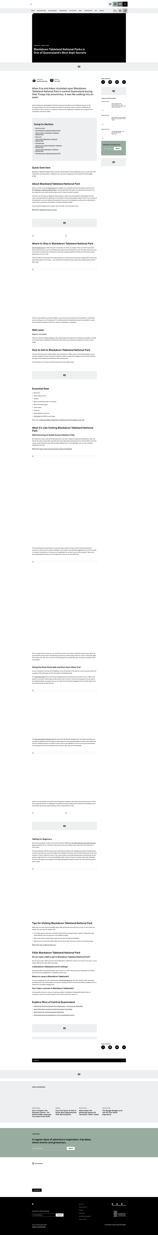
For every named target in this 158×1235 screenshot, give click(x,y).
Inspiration (88, 10)
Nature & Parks (45, 45)
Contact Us (82, 1213)
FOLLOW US (37, 1190)
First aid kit (37, 416)
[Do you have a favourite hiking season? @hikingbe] (114, 1175)
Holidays (58, 1108)
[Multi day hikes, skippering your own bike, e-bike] (90, 1175)
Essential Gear (39, 143)
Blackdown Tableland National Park (45, 190)
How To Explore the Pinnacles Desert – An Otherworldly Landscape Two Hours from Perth (119, 105)
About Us (81, 1204)
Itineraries (63, 10)
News (33, 10)
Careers (81, 1210)
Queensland (52, 188)
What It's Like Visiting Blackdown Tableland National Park (48, 146)
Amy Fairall (57, 81)
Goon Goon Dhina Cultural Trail (44, 739)
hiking (80, 550)
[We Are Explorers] (31, 4)
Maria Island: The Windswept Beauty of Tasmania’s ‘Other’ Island (119, 119)
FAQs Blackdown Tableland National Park (47, 153)
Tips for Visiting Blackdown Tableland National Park (46, 150)
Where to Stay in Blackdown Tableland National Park (47, 133)
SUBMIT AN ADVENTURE (38, 1227)
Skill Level (38, 137)
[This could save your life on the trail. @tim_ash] (43, 1175)
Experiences (52, 10)
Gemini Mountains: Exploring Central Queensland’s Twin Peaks (53, 1009)
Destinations (41, 10)
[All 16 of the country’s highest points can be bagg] (67, 1175)
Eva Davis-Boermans (42, 81)
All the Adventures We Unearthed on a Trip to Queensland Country (54, 1015)
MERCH (101, 10)
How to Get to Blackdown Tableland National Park (46, 140)
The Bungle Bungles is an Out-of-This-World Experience (118, 132)
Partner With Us (83, 1207)
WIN (96, 10)
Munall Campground (38, 247)
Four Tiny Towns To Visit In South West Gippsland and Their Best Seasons (66, 1112)
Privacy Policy (82, 1219)
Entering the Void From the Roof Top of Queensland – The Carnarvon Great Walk (58, 1006)
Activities (72, 10)
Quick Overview (40, 128)
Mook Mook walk (40, 677)
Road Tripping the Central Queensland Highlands (49, 1012)
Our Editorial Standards (85, 1216)
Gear (80, 10)
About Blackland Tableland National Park (47, 130)
